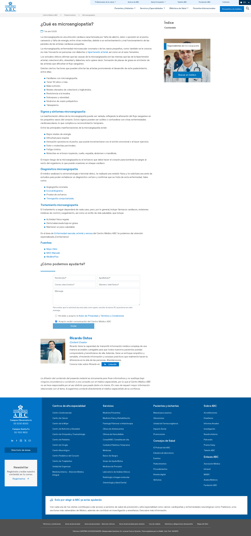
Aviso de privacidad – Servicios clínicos (100, 524)
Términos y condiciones (52, 524)
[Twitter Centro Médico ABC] (25, 440)
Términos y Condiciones (112, 315)
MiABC (207, 474)
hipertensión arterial (98, 52)
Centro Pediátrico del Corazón (65, 456)
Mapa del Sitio (202, 524)
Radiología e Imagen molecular (116, 477)
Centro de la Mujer (60, 423)
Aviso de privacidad (72, 524)
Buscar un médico (187, 74)
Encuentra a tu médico (232, 9)
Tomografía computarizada (59, 198)
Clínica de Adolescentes (113, 429)
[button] (245, 3)
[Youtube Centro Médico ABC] (29, 440)
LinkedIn (111, 364)
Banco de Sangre (110, 456)
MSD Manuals (53, 253)
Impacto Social (159, 429)
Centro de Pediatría (61, 439)
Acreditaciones (210, 413)
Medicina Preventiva (111, 413)
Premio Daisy (209, 445)
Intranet (207, 469)
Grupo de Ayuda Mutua (113, 461)
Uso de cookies (154, 524)
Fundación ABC (204, 2)
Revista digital (159, 474)
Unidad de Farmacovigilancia (165, 423)
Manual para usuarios (162, 413)
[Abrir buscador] (247, 9)
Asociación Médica (212, 464)
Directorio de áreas (21, 450)
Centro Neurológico (61, 450)
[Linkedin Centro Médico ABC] (12, 440)
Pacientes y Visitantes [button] (124, 8)
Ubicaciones (158, 418)
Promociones (159, 434)
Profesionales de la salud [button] (105, 2)
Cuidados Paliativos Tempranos (116, 445)
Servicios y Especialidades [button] (151, 8)
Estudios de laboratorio (163, 453)
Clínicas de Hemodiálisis (113, 434)
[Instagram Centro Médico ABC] (21, 440)
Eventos (156, 458)
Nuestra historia (210, 434)
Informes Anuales (211, 423)
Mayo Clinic (51, 249)
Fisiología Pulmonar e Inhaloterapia (118, 423)
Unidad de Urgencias (61, 466)
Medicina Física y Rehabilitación (116, 418)
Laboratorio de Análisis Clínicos (116, 472)
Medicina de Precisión (112, 466)
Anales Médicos (210, 480)
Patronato (208, 439)
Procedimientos (160, 469)
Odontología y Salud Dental (114, 482)
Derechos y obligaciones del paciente (179, 524)
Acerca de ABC (133, 2)
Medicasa (107, 450)
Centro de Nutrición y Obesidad (66, 429)
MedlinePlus (52, 256)
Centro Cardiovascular (62, 413)
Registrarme (19, 478)
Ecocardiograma (54, 190)
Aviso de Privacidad (89, 315)
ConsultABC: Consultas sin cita (116, 439)
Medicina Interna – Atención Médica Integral (68, 473)
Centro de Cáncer (60, 418)
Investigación (209, 429)
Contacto (225, 2)
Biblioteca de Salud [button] (178, 8)
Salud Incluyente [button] (157, 2)
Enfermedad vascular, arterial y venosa (73, 233)
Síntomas (157, 480)
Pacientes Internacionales (204, 8)
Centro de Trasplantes (62, 461)
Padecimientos (159, 464)
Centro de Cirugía (60, 445)
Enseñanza (208, 418)
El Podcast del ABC (161, 447)
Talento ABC (182, 2)
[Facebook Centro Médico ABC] (16, 440)
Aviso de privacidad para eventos (132, 524)
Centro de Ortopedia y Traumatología (68, 434)
